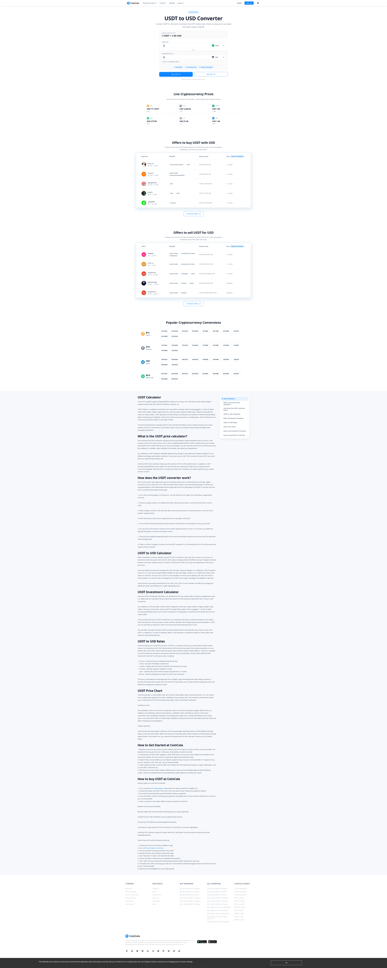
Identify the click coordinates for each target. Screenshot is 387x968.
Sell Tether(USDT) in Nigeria (217, 898)
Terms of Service (131, 895)
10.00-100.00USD (205, 174)
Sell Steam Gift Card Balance (218, 913)
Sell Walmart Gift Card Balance (219, 907)
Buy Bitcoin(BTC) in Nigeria (190, 888)
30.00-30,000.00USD (206, 283)
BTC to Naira (239, 898)
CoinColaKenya (240, 895)
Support (156, 888)
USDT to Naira (239, 901)
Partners (156, 898)
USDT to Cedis (239, 907)
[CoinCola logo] (133, 3)
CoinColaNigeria (240, 888)
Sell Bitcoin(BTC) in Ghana (217, 892)
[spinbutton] (186, 45)
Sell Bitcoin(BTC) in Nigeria (217, 888)
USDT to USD (239, 920)
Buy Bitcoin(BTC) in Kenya (189, 895)
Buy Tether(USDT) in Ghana (190, 901)
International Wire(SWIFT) (177, 175)
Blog (154, 904)
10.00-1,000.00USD (205, 184)
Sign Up (249, 3)
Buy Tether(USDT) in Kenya (190, 904)
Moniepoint (185, 274)
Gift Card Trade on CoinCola (153, 848)
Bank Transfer (174, 173)
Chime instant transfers (176, 165)
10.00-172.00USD (205, 193)
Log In (239, 3)
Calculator (157, 901)
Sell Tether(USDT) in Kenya (217, 904)
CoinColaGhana (240, 892)
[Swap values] (193, 50)
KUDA (193, 274)
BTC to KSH (238, 910)
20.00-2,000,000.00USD (207, 274)
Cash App (172, 203)
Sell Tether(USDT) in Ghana (217, 901)
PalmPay (184, 283)
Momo (192, 283)
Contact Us (157, 895)
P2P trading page (156, 788)
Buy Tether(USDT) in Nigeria (190, 898)
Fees (154, 892)
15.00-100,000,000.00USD (208, 293)
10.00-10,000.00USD (206, 264)
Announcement (131, 892)
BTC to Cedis (239, 904)
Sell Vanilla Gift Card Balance (218, 922)
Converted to (167, 54)
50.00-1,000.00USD (205, 203)
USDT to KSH (239, 913)
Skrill (188, 165)
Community (129, 901)
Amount (165, 42)
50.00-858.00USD (205, 165)
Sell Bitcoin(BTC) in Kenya (217, 895)
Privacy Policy (130, 898)
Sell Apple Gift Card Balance (217, 910)
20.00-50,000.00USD (206, 254)
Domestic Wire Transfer (188, 253)
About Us (128, 888)
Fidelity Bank (173, 256)
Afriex (178, 193)
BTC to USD (238, 916)
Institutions (129, 904)
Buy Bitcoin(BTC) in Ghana (190, 892)
